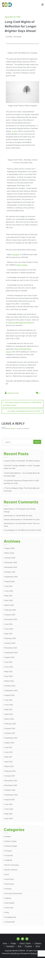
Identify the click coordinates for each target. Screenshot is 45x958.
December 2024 (11, 619)
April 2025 (9, 600)
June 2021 (9, 752)
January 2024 (10, 643)
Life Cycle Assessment (13, 893)
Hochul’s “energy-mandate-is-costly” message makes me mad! (22, 467)
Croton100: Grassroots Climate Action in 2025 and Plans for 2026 (21, 482)
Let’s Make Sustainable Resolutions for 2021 (24, 411)
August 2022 (10, 695)
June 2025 (9, 591)
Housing (8, 889)
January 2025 (10, 615)
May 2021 (8, 757)
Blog (19, 946)
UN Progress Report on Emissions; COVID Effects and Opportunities (22, 403)
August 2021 (9, 743)
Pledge (13, 943)
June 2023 (9, 667)
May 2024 (8, 634)
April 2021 (9, 762)
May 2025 (8, 596)
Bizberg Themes (37, 953)
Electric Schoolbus (12, 865)
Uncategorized (10, 917)
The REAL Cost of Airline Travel (29, 530)
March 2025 (9, 605)
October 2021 (10, 733)
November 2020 (11, 785)
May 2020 (8, 814)
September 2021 (11, 738)
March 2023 (9, 681)
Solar (7, 912)
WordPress (15, 953)
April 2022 (9, 714)
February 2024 (10, 638)
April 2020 (9, 818)
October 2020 (10, 790)
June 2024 (9, 629)
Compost (8, 851)
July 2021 (8, 747)
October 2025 (10, 572)
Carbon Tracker (11, 841)
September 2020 (11, 795)
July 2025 (8, 586)
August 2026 (10, 548)
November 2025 (11, 567)
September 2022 (11, 690)
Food (7, 874)
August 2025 (10, 581)
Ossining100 (9, 903)
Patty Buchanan (13, 393)
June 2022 (9, 705)
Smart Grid (9, 908)
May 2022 (8, 709)
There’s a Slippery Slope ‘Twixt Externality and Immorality (21, 489)
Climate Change (11, 846)
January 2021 (10, 776)
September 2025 (11, 577)
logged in (13, 428)
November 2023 (11, 648)
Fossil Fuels (9, 879)
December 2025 (11, 562)
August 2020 (10, 800)
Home (5, 943)
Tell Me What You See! (24, 516)
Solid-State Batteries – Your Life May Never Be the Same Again (22, 474)
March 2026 (9, 553)
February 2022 (10, 724)
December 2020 (11, 781)
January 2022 (10, 728)
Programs (28, 946)
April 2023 (9, 676)
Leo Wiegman (10, 530)
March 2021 (9, 766)
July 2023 (8, 662)
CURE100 (8, 860)
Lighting (8, 898)
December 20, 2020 (12, 17)
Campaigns (10, 946)
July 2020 (8, 804)
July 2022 (8, 700)
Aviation (8, 837)
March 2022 (9, 719)
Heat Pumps (9, 884)
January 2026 (10, 558)
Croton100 (9, 855)
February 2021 (10, 771)
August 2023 (10, 657)
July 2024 (8, 624)
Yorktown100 (10, 922)
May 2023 (8, 672)
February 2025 (10, 610)
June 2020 (9, 809)
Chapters (38, 943)
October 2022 (10, 686)
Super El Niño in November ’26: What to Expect (22, 461)
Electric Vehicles (11, 870)
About (38, 946)
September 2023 (11, 653)
